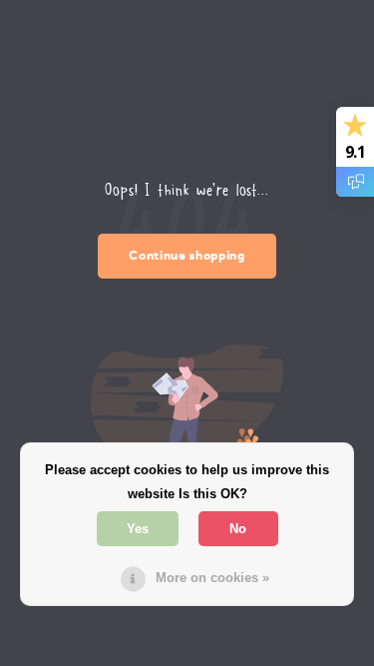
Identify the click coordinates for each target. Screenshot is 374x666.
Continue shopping (186, 255)
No (237, 528)
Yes (138, 528)
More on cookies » (212, 577)
